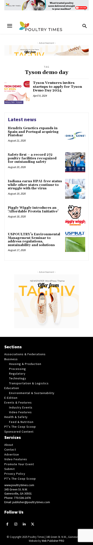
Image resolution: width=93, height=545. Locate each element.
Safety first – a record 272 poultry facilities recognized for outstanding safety (32, 158)
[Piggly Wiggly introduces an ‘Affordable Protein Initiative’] (75, 215)
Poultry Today (13, 102)
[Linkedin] (24, 524)
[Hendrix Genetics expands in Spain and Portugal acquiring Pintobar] (75, 136)
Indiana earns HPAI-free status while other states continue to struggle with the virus (35, 184)
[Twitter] (32, 524)
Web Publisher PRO (53, 541)
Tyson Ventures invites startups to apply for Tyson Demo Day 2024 (57, 87)
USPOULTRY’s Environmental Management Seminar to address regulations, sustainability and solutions (34, 239)
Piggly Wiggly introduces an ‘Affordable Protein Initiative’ (33, 210)
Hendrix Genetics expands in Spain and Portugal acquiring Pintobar (33, 131)
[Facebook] (7, 524)
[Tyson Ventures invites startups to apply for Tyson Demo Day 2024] (17, 91)
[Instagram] (16, 524)
